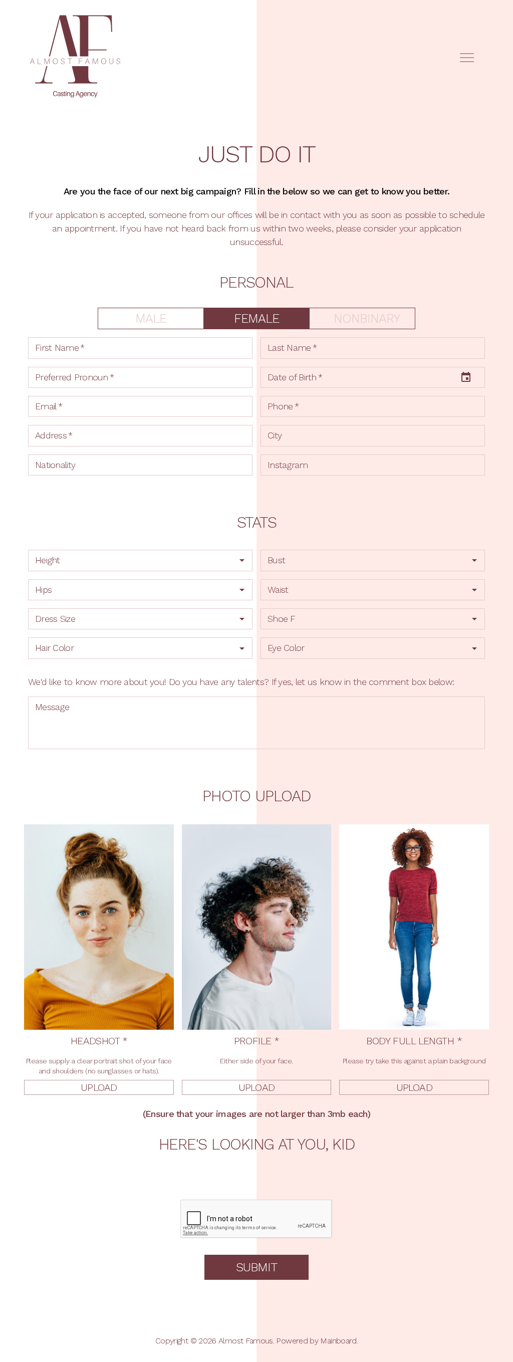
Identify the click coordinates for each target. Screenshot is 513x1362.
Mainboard (338, 1340)
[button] (99, 1087)
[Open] (242, 560)
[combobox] (140, 560)
